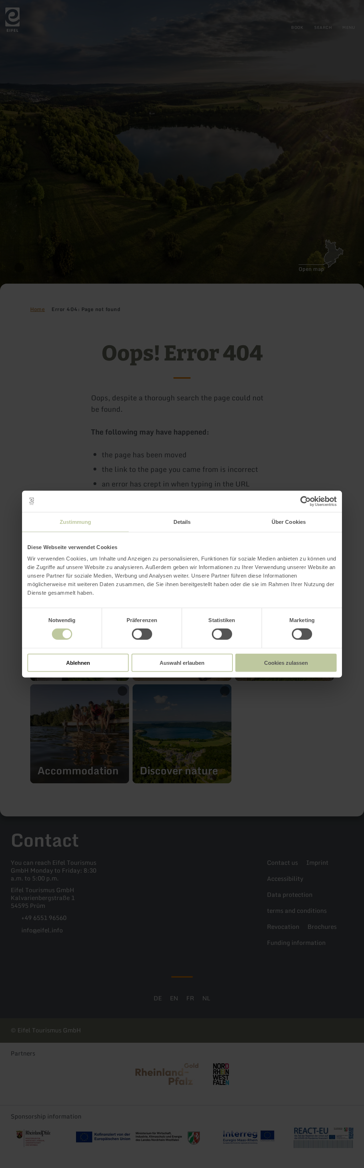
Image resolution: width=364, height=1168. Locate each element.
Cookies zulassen (286, 662)
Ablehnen (78, 662)
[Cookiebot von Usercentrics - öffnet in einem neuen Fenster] (305, 501)
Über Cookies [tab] (289, 522)
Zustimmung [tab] (75, 522)
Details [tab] (182, 522)
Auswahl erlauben (182, 662)
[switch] (142, 634)
